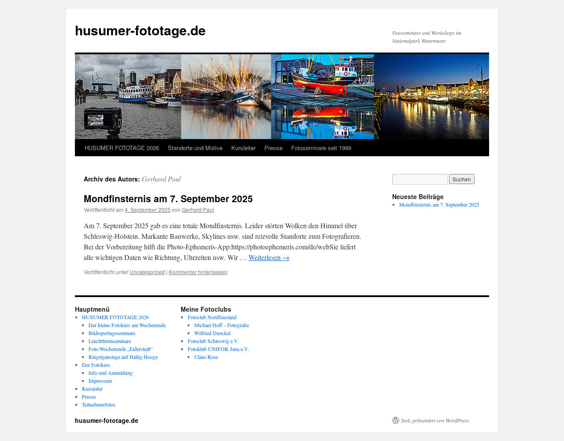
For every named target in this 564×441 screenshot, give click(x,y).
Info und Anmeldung (111, 372)
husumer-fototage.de (140, 29)
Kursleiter (243, 147)
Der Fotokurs (96, 364)
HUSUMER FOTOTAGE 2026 (122, 147)
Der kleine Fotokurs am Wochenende (127, 324)
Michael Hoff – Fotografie (221, 324)
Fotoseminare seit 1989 (321, 147)
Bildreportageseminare (112, 332)
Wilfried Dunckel (212, 332)
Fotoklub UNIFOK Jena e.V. (218, 348)
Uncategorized (147, 271)
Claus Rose (206, 356)
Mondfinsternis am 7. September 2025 (168, 198)
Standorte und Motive (195, 147)
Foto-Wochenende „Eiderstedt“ (120, 348)
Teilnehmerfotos (98, 404)
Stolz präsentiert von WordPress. (435, 420)
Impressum (100, 380)
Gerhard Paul (161, 178)
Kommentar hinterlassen (198, 271)
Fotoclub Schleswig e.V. (213, 340)
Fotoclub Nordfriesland (212, 316)
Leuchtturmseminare (110, 340)
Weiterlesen (269, 257)
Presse (273, 147)
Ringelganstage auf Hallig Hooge (123, 356)
